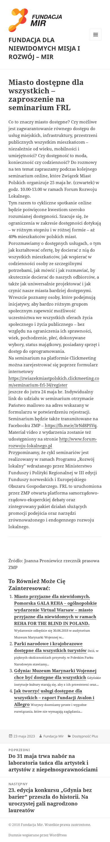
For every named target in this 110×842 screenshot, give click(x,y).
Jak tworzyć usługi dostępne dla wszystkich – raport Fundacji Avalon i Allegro (54, 697)
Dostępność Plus (85, 736)
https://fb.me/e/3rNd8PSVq (70, 425)
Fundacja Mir (53, 736)
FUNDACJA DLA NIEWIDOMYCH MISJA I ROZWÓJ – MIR (44, 48)
